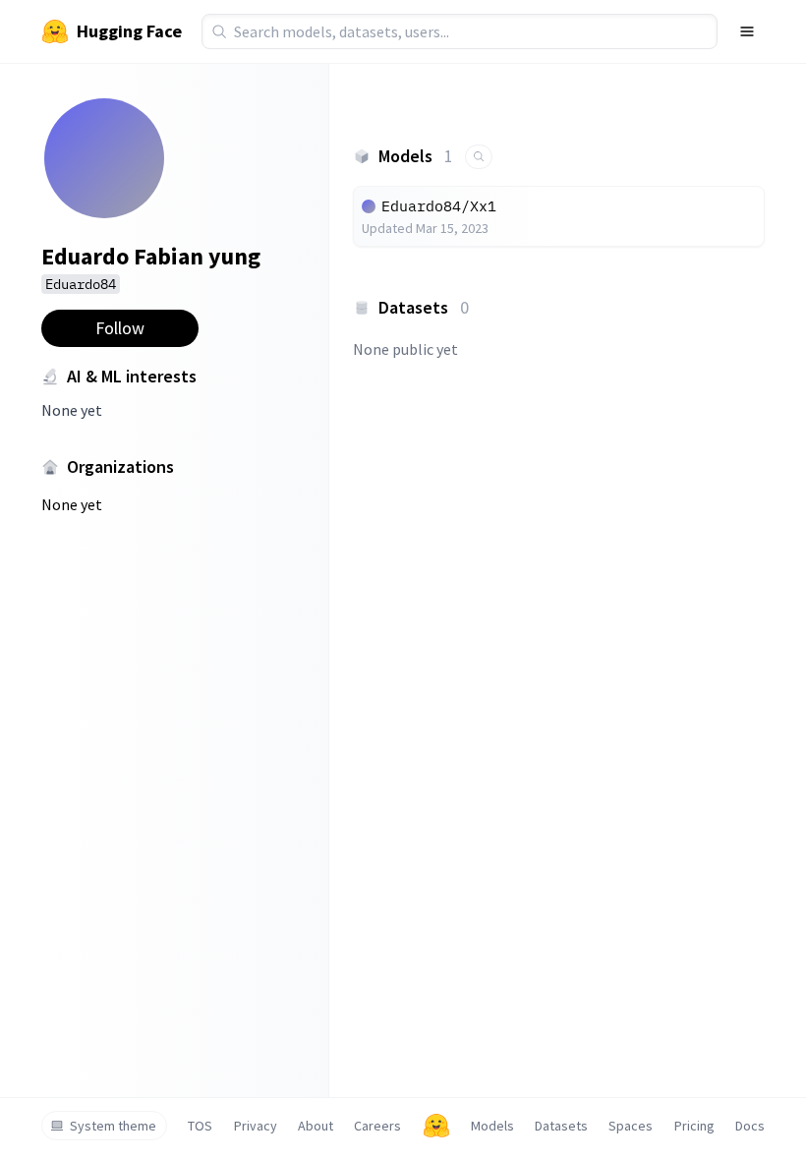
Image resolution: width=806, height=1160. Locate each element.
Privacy (255, 1125)
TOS (200, 1125)
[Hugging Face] (436, 1125)
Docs (750, 1125)
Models (492, 1125)
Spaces (630, 1125)
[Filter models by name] (478, 157)
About (315, 1125)
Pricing (694, 1125)
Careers (377, 1125)
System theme (113, 1125)
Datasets (561, 1125)
